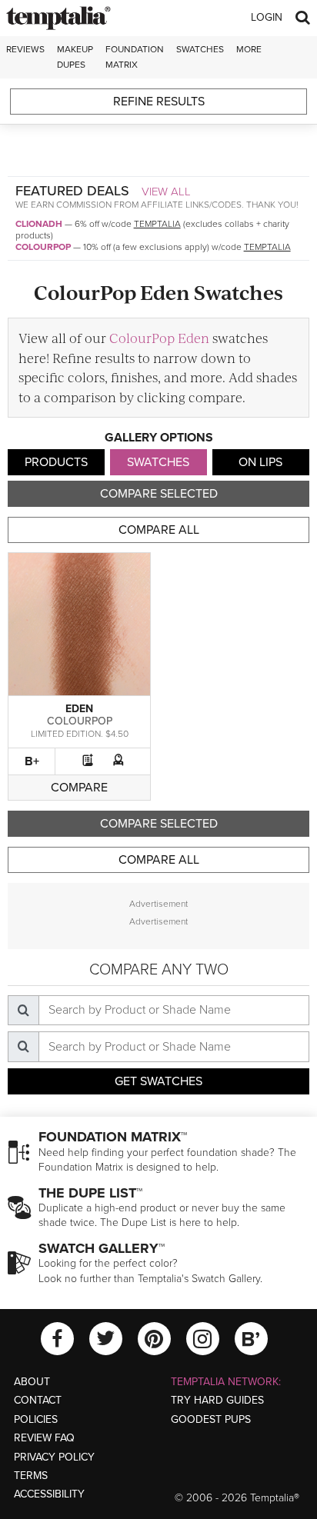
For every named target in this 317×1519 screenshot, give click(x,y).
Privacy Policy (54, 1457)
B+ (32, 761)
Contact (38, 1400)
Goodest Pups (211, 1419)
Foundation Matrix (134, 56)
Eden (79, 708)
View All (166, 191)
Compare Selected (159, 493)
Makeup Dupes (75, 56)
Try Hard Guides (217, 1400)
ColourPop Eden (159, 337)
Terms (31, 1475)
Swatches (200, 49)
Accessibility (49, 1494)
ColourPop (43, 247)
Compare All (158, 530)
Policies (36, 1419)
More (249, 49)
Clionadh (38, 223)
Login (266, 17)
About (32, 1381)
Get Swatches (158, 1081)
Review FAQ (44, 1437)
